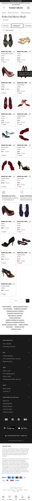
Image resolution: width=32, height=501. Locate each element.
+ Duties (7, 60)
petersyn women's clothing (15, 322)
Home (4, 13)
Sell (4, 367)
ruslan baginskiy (15, 318)
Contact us (6, 391)
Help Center (7, 388)
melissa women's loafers (15, 311)
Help (4, 385)
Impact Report (7, 406)
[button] (28, 8)
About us (6, 401)
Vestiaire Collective (10, 397)
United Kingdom (11, 490)
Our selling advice (9, 374)
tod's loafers (6, 306)
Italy (18, 491)
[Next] (20, 301)
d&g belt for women (15, 315)
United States (19, 490)
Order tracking (8, 356)
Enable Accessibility (16, 1)
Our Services (8, 340)
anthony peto (16, 329)
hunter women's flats (9, 324)
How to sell (6, 371)
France (4, 490)
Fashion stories (8, 412)
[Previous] (11, 301)
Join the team (7, 409)
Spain (14, 491)
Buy (4, 352)
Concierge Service (9, 346)
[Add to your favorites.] (14, 52)
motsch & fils (19, 327)
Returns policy (7, 361)
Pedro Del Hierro (13, 13)
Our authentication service (12, 359)
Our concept (7, 344)
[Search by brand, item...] (4, 7)
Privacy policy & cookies (15, 440)
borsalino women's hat (15, 313)
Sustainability (7, 403)
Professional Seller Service (12, 379)
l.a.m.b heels (7, 309)
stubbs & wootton (20, 309)
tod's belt (9, 327)
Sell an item (7, 376)
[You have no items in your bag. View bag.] (28, 8)
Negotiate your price (8, 196)
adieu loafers (23, 324)
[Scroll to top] (27, 301)
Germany (26, 490)
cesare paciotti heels (20, 306)
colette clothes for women (15, 320)
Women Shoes (25, 13)
